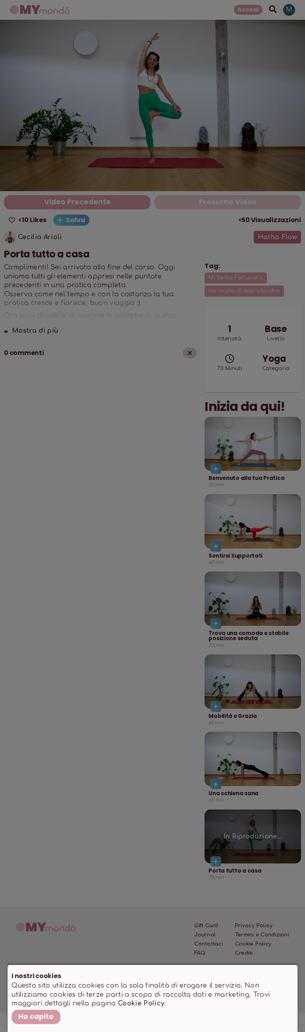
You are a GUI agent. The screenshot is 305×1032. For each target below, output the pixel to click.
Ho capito (36, 1016)
